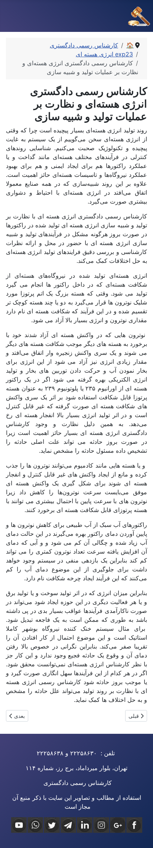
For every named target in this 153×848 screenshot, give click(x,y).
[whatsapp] (35, 825)
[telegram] (68, 825)
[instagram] (101, 825)
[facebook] (134, 825)
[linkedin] (84, 825)
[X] (51, 825)
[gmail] (118, 825)
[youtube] (19, 825)
